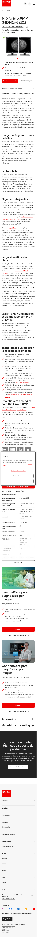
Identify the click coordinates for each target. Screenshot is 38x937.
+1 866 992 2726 (8, 899)
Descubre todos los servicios (18, 635)
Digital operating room (8, 846)
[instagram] (3, 909)
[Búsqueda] (29, 3)
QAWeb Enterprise (22, 383)
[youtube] (34, 909)
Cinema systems (6, 815)
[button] (17, 58)
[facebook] (10, 909)
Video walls (5, 822)
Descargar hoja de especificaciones (17, 486)
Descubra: (18, 629)
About (3, 889)
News (3, 877)
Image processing (6, 841)
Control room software (8, 834)
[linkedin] (18, 909)
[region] (18, 468)
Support (4, 863)
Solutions (4, 858)
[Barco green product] (4, 37)
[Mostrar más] (18, 562)
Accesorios (9, 719)
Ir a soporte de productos (18, 767)
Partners (4, 870)
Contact (4, 882)
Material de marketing (16, 725)
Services (4, 853)
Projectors (5, 808)
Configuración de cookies (18, 471)
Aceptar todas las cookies (18, 481)
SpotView (12, 228)
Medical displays (6, 827)
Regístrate (7, 919)
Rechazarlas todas (18, 476)
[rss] (26, 909)
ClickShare (5, 800)
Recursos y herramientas (12, 89)
